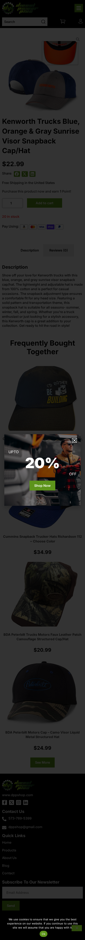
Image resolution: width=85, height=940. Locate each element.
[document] (42, 470)
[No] (77, 928)
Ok (43, 933)
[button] (74, 440)
